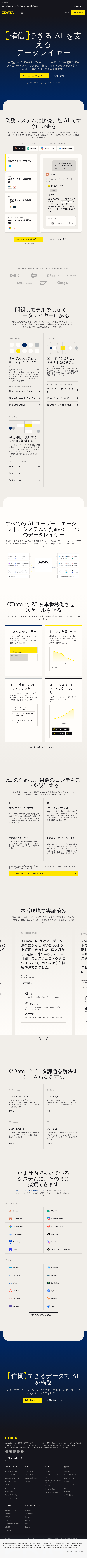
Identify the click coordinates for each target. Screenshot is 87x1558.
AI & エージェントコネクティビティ (53, 1481)
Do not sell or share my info (74, 1551)
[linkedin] (6, 1451)
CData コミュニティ (12, 1510)
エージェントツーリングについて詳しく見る (28, 874)
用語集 (7, 1527)
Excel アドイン (10, 1491)
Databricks (29, 1513)
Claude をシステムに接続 (26, 239)
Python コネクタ (10, 1481)
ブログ (7, 1517)
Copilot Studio (49, 148)
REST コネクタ (10, 1488)
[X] (10, 1451)
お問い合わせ (77, 13)
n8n (26, 1524)
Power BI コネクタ (11, 1495)
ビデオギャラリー (11, 1530)
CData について (69, 1471)
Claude (20, 148)
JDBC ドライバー (11, 1475)
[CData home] (9, 12)
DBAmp (27, 1481)
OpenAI (27, 1527)
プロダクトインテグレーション (53, 1476)
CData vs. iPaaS (50, 1489)
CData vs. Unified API (52, 1492)
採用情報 (67, 1491)
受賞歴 (66, 1481)
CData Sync (29, 1471)
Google (27, 1517)
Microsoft (28, 1520)
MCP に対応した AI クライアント (30, 1190)
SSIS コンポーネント (32, 1478)
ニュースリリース (70, 1475)
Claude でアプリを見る (57, 239)
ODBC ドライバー (11, 1471)
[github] (18, 1451)
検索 (66, 12)
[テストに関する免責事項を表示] (24, 643)
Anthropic (28, 1510)
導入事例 (8, 1513)
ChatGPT (33, 148)
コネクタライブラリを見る (41, 1315)
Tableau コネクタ (11, 1498)
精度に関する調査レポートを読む (41, 747)
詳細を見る (77, 6)
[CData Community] (22, 1451)
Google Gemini (67, 148)
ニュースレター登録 (12, 1524)
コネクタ (47, 1471)
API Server (8, 1485)
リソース (8, 1520)
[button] (41, 1039)
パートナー (48, 1486)
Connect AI (29, 1475)
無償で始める (30, 1400)
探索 (10, 1111)
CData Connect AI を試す (32, 76)
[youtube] (14, 1451)
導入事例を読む (27, 983)
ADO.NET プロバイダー (13, 1478)
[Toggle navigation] (21, 12)
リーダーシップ (69, 1485)
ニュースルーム (69, 1478)
